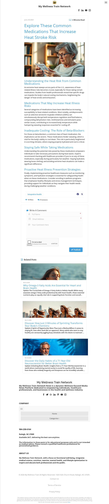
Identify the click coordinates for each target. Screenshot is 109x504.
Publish (76, 249)
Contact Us (54, 479)
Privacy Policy (54, 492)
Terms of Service (54, 485)
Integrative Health (35, 194)
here (69, 502)
